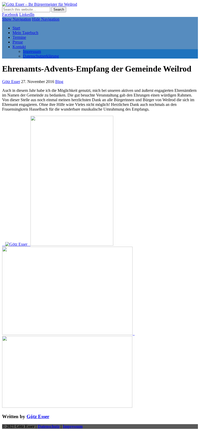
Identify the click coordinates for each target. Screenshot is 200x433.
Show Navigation (16, 19)
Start (16, 28)
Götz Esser (11, 81)
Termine (19, 37)
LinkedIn (26, 14)
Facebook (10, 14)
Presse (17, 42)
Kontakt (19, 46)
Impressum (32, 51)
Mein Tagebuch (25, 32)
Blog (59, 81)
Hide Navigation (45, 19)
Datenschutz (49, 426)
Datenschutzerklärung (41, 56)
